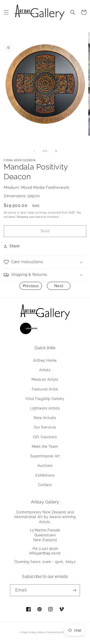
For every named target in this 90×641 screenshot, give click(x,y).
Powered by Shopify (58, 632)
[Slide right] (56, 150)
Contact (45, 485)
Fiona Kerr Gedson (20, 160)
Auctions (45, 466)
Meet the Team (45, 447)
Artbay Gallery (37, 632)
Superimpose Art (45, 456)
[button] (6, 12)
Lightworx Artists (45, 408)
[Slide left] (34, 150)
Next (58, 286)
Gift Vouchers (45, 437)
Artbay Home (45, 360)
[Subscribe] (74, 590)
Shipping (22, 217)
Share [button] (15, 246)
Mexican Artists (45, 379)
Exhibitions (45, 475)
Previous (31, 286)
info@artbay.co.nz (44, 553)
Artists (44, 370)
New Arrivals (45, 418)
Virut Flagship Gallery (45, 399)
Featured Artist (45, 389)
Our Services (45, 427)
